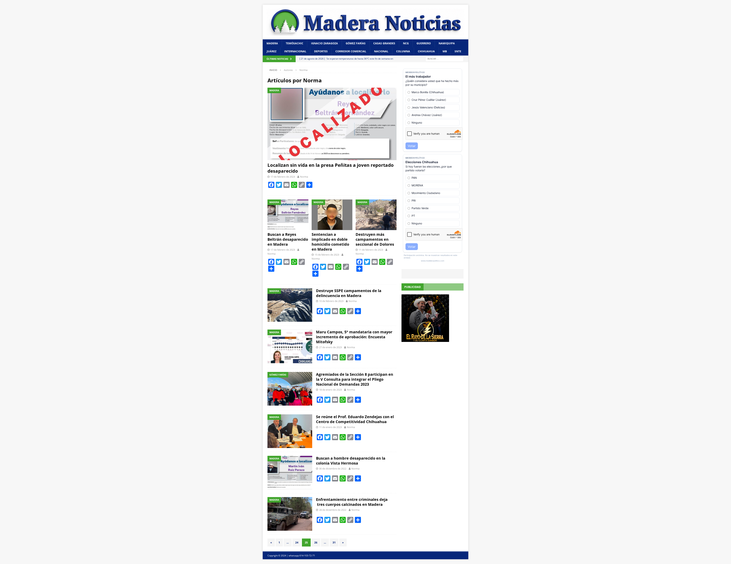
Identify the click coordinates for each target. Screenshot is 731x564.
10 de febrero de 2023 (331, 301)
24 (296, 542)
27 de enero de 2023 (330, 347)
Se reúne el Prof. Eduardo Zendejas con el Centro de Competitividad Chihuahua (355, 419)
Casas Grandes (384, 43)
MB (445, 51)
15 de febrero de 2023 (327, 254)
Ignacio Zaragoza (324, 43)
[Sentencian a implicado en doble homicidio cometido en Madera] (332, 214)
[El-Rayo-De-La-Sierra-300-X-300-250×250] (425, 340)
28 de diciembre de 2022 (332, 510)
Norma (304, 176)
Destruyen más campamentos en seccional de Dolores (375, 239)
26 (315, 542)
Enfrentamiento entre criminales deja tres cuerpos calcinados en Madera (352, 502)
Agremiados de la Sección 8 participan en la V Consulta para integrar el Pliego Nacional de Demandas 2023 (354, 379)
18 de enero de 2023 (330, 389)
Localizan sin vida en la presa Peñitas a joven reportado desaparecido (330, 168)
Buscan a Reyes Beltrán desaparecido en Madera (287, 239)
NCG (406, 43)
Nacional (381, 51)
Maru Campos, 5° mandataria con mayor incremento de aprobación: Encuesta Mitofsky (354, 336)
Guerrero (424, 43)
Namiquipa (447, 43)
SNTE (458, 51)
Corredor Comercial (350, 51)
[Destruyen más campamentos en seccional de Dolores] (376, 214)
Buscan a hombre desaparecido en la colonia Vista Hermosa (350, 461)
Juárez (271, 51)
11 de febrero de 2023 (371, 249)
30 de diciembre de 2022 (332, 468)
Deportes (321, 51)
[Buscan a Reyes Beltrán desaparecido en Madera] (287, 214)
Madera (272, 43)
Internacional (295, 51)
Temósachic (294, 43)
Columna (403, 51)
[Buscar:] (444, 58)
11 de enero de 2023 (330, 427)
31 (334, 542)
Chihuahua (426, 51)
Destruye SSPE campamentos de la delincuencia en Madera (348, 293)
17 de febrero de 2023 (283, 176)
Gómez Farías (356, 43)
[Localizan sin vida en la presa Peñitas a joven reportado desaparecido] (332, 124)
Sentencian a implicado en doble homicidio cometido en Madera (330, 242)
